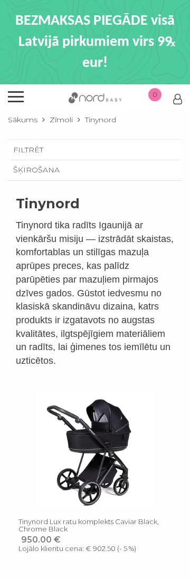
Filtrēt (28, 149)
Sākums (22, 119)
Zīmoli (61, 119)
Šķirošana (36, 170)
